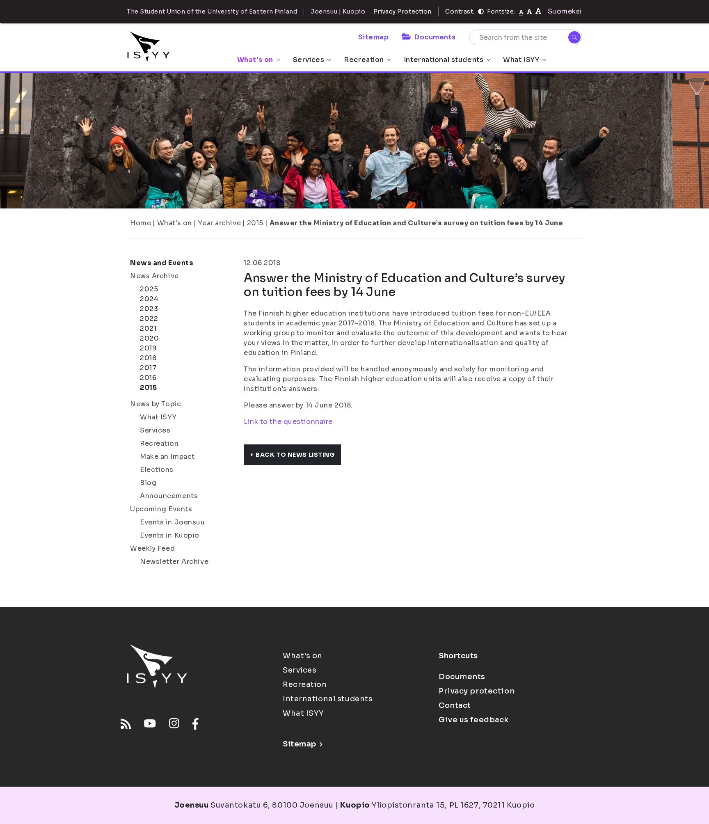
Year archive (219, 223)
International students (443, 59)
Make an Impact (167, 456)
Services (308, 59)
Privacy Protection (402, 11)
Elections (157, 469)
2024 (149, 299)
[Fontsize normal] (521, 11)
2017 (148, 368)
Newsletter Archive (174, 561)
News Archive (154, 276)
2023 (149, 308)
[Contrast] (481, 11)
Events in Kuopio (169, 535)
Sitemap (373, 37)
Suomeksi (565, 11)
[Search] (574, 37)
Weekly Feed (152, 548)
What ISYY (521, 59)
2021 (148, 328)
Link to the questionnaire (288, 421)
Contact (455, 705)
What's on (255, 59)
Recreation (364, 59)
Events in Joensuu (172, 522)
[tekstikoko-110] (529, 11)
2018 (148, 358)
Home (140, 223)
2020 (149, 338)
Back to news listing (295, 454)
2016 (148, 377)
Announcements (169, 496)
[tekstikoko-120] (538, 11)
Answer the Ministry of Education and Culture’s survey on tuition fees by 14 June (416, 223)
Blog (148, 482)
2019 (148, 348)
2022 (149, 318)
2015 (255, 223)
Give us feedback (474, 719)
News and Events (161, 263)
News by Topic (155, 404)
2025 (149, 289)
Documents (435, 37)
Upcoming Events (161, 509)
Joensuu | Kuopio (338, 11)
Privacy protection (477, 691)
